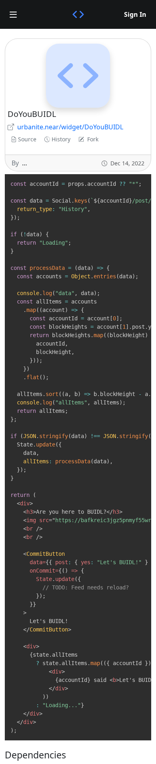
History (61, 139)
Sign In (135, 14)
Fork (92, 139)
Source (27, 139)
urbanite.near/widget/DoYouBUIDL (70, 127)
